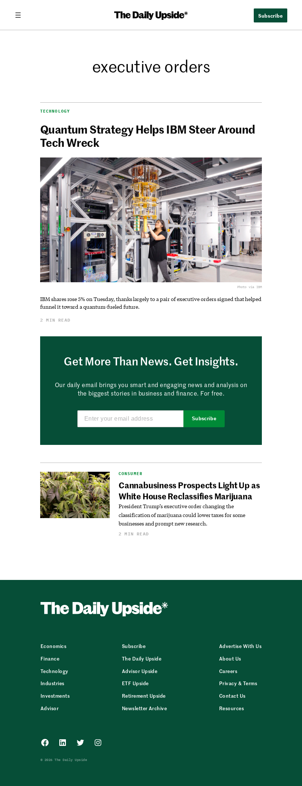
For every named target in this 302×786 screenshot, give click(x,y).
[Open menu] (21, 15)
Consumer (131, 474)
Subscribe (204, 418)
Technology (55, 111)
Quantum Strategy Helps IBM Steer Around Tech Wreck (147, 135)
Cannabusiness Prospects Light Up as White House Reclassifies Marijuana (189, 490)
